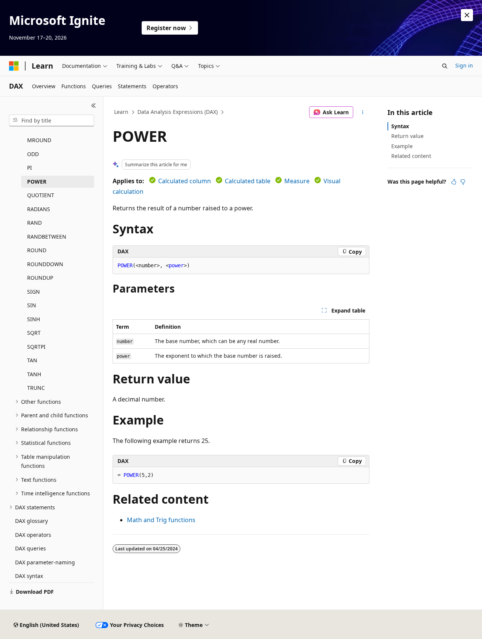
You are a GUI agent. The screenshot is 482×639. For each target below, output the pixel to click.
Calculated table (247, 181)
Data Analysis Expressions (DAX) (177, 111)
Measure (297, 181)
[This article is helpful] (453, 181)
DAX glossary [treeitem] (31, 520)
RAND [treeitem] (34, 222)
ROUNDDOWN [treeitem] (45, 264)
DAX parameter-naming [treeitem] (45, 562)
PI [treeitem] (29, 167)
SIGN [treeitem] (33, 291)
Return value (407, 135)
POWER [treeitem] (36, 181)
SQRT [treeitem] (34, 332)
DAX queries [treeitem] (30, 548)
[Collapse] (93, 106)
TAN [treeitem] (32, 360)
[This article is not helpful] (462, 181)
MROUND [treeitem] (39, 140)
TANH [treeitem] (34, 374)
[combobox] (51, 121)
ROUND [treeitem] (36, 250)
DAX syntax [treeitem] (29, 575)
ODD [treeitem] (33, 154)
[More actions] (362, 112)
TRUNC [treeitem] (36, 387)
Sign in (464, 65)
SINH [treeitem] (33, 319)
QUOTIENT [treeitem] (40, 195)
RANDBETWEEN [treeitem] (46, 236)
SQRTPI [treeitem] (36, 346)
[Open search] (444, 66)
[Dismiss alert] (467, 15)
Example (402, 146)
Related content (411, 155)
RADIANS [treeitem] (38, 209)
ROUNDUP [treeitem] (40, 277)
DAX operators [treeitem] (33, 534)
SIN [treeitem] (31, 305)
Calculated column (184, 181)
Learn (121, 111)
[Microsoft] (14, 66)
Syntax (400, 126)
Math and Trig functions (161, 520)
